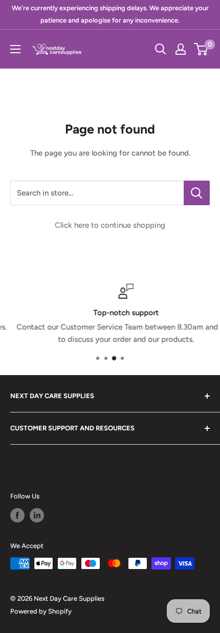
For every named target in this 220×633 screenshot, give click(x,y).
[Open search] (160, 49)
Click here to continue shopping (110, 225)
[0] (201, 49)
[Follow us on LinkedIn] (37, 515)
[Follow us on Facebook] (17, 515)
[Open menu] (15, 49)
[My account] (180, 49)
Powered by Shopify (41, 611)
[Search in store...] (197, 193)
